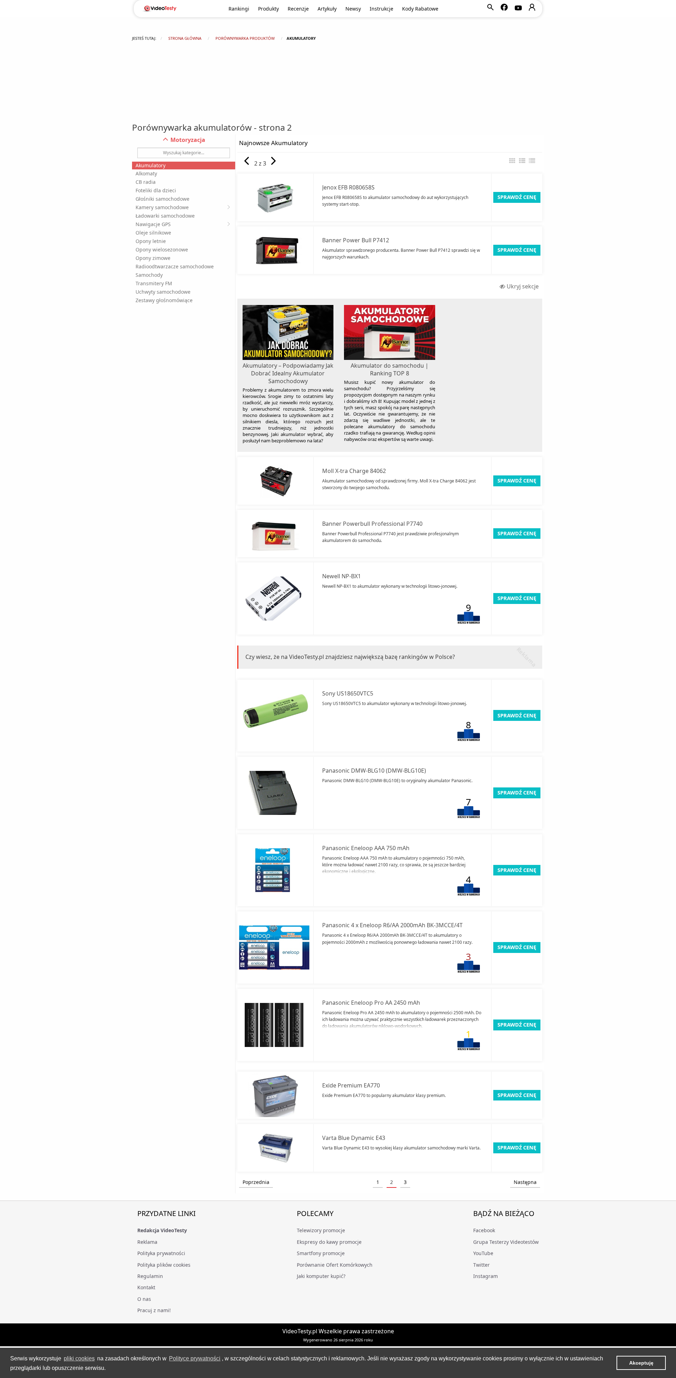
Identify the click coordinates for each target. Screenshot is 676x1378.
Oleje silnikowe (153, 232)
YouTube (483, 1253)
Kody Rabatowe (420, 8)
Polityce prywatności (194, 1358)
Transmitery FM (154, 283)
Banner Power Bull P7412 (355, 240)
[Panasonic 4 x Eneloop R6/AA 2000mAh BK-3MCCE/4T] (275, 947)
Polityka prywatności (161, 1253)
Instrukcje (381, 8)
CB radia (146, 182)
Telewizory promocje (321, 1230)
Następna (525, 1182)
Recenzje (298, 8)
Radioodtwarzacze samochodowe (175, 266)
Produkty (268, 8)
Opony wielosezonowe (162, 249)
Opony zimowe (153, 258)
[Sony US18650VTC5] (275, 715)
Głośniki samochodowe (162, 198)
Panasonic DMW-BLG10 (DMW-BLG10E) (374, 770)
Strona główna (184, 38)
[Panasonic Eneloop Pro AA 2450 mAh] (275, 1025)
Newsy (353, 8)
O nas (144, 1299)
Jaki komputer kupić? (321, 1276)
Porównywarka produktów (245, 38)
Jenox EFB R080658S (348, 187)
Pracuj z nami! (154, 1310)
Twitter (481, 1264)
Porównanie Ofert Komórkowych (335, 1264)
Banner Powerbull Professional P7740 (372, 524)
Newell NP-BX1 (341, 576)
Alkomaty (146, 173)
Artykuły (327, 8)
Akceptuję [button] (641, 1363)
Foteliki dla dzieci (156, 190)
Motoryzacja (187, 140)
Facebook (484, 1230)
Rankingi (239, 8)
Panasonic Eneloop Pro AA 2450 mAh (371, 1002)
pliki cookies (79, 1358)
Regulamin (150, 1276)
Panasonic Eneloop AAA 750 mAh (365, 848)
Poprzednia (256, 1182)
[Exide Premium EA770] (275, 1095)
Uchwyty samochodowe (163, 291)
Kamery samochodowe (162, 207)
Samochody (149, 275)
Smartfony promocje (321, 1253)
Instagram (485, 1276)
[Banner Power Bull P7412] (275, 250)
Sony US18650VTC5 (347, 693)
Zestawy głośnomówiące (164, 300)
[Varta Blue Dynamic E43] (275, 1148)
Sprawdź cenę (516, 197)
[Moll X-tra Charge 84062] (275, 481)
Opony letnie (151, 241)
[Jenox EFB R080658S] (275, 197)
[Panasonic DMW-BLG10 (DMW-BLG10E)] (275, 793)
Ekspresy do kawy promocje (329, 1242)
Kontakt (146, 1287)
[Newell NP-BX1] (275, 598)
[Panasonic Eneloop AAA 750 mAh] (275, 870)
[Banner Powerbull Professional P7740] (275, 534)
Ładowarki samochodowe (165, 215)
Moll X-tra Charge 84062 (354, 471)
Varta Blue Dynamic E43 (353, 1138)
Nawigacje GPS (153, 224)
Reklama (147, 1242)
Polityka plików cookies (163, 1264)
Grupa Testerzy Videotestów (506, 1242)
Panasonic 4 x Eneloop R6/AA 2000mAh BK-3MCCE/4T (392, 925)
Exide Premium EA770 (351, 1085)
